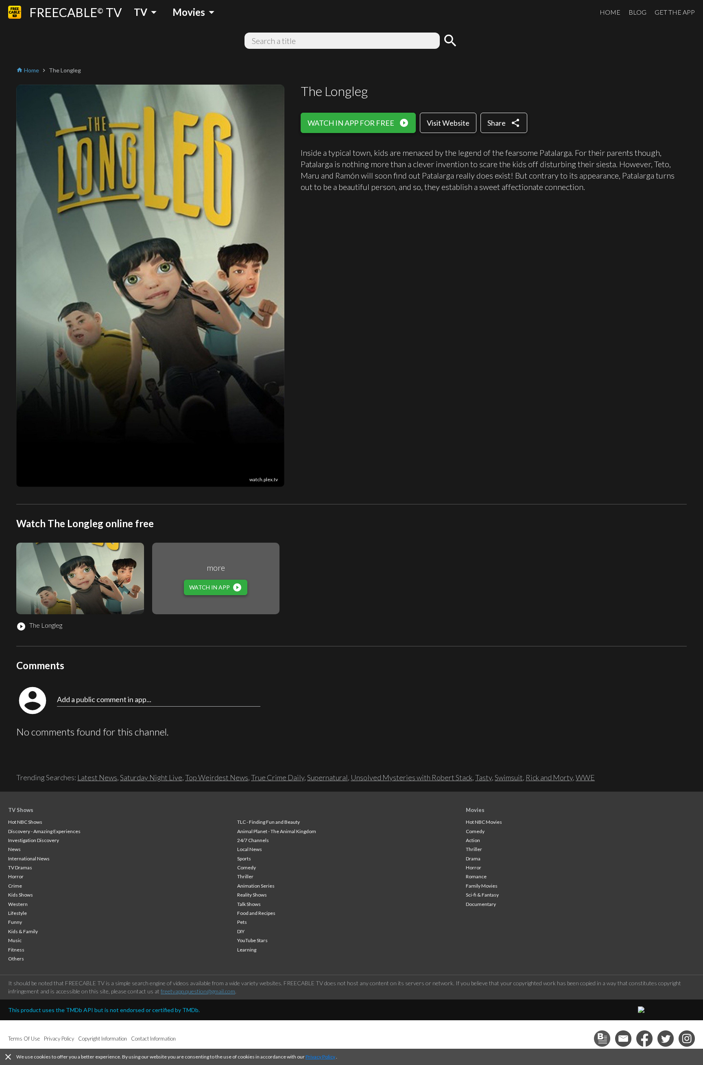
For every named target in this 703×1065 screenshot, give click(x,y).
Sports (244, 858)
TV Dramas (20, 867)
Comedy (246, 867)
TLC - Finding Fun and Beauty (268, 822)
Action (473, 840)
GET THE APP (675, 12)
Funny (15, 922)
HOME (610, 12)
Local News (249, 849)
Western (18, 904)
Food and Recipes (256, 913)
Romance (476, 876)
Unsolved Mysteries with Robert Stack (411, 777)
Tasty (483, 777)
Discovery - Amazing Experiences (44, 831)
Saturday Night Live (151, 777)
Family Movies (482, 886)
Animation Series (256, 886)
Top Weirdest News (216, 777)
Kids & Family (23, 931)
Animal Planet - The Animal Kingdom (276, 831)
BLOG (637, 12)
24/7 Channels (253, 840)
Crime (15, 886)
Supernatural (327, 777)
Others (16, 959)
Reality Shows (252, 895)
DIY (241, 931)
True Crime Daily (277, 777)
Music (15, 940)
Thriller (245, 876)
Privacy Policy (320, 1057)
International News (29, 858)
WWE (585, 777)
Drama (473, 858)
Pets (242, 922)
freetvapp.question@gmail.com (198, 991)
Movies (475, 810)
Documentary (481, 904)
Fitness (16, 950)
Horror (16, 876)
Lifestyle (17, 913)
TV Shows (20, 810)
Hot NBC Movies (484, 822)
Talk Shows (249, 904)
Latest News (97, 777)
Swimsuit (509, 777)
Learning (246, 950)
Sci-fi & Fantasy (482, 895)
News (14, 849)
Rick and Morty (549, 777)
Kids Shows (20, 895)
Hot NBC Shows (25, 822)
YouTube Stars (252, 940)
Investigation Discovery (33, 840)
